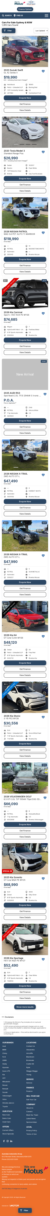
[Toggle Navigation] (46, 15)
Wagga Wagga (32, 1071)
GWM (4, 1060)
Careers (29, 1111)
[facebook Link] (3, 1141)
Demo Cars (6, 1118)
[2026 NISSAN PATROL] (25, 212)
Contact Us (30, 1046)
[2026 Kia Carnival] (25, 293)
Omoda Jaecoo (8, 1103)
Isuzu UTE (6, 1071)
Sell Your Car (31, 1100)
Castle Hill (30, 1064)
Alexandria (30, 1050)
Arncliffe (29, 1053)
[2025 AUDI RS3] (25, 374)
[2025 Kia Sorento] (25, 858)
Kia (3, 1075)
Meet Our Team (32, 1115)
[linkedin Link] (11, 1141)
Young (28, 1075)
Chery (4, 1053)
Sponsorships (31, 1122)
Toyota (5, 1106)
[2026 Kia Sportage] (25, 939)
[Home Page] (25, 3)
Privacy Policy (31, 1130)
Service (29, 1083)
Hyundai (5, 1067)
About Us (29, 1108)
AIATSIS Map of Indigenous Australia (14, 1189)
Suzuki (5, 1092)
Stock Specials (8, 1134)
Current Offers (7, 1130)
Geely (4, 1064)
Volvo (4, 1099)
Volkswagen (7, 1096)
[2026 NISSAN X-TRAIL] (25, 455)
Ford (4, 1057)
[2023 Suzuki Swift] (25, 51)
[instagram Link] (7, 1141)
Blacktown (30, 1057)
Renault (5, 1089)
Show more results (25, 1007)
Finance (29, 1091)
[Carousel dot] (15, 63)
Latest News (31, 1118)
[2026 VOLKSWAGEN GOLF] (25, 778)
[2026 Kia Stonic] (25, 697)
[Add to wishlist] (43, 71)
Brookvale (30, 1060)
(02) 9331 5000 (12, 1159)
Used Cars (6, 1122)
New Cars (6, 1115)
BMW (4, 1050)
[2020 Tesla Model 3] (25, 132)
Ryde (28, 1067)
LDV (3, 1078)
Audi (4, 1046)
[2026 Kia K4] (25, 616)
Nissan (5, 1085)
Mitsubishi (6, 1082)
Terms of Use (31, 1134)
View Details (25, 110)
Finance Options (25, 9)
